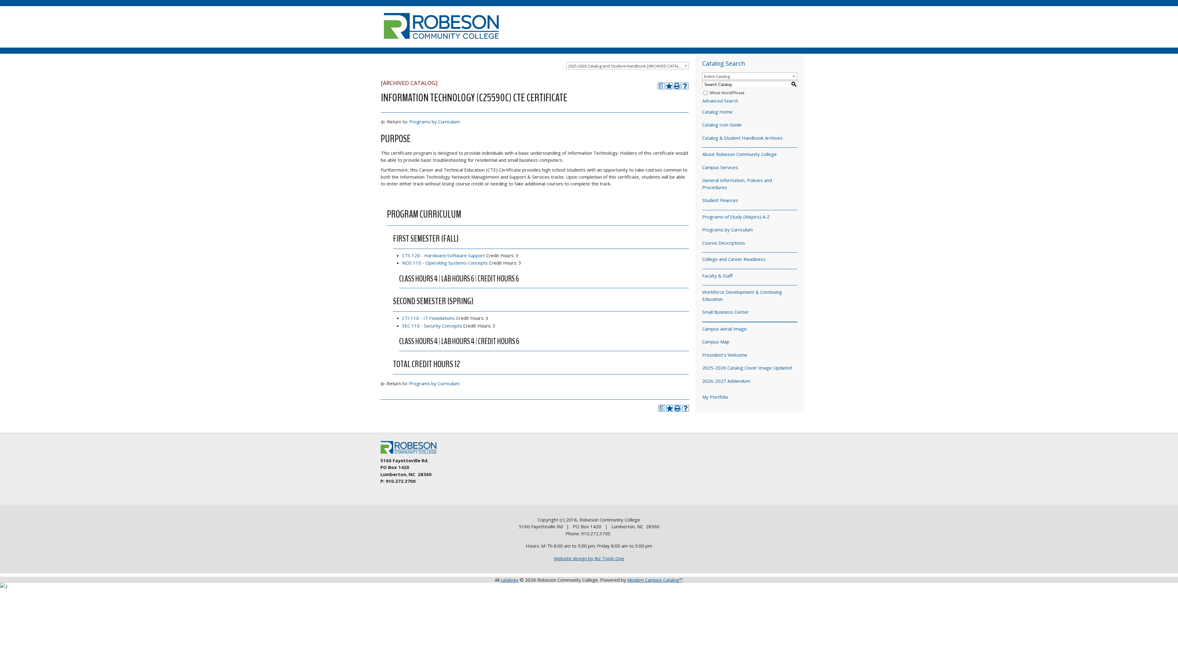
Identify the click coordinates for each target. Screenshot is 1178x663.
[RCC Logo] (411, 454)
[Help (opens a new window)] (685, 86)
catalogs (509, 580)
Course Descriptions (723, 243)
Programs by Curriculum (434, 121)
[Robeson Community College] (441, 41)
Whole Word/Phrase (727, 92)
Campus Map (716, 342)
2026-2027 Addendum (726, 381)
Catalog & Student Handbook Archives (742, 138)
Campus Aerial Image (724, 329)
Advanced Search (720, 101)
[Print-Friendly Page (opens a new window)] (677, 86)
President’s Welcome (724, 355)
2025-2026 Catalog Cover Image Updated (747, 368)
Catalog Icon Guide (722, 125)
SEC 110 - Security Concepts (432, 326)
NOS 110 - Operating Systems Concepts (445, 263)
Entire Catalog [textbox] (717, 76)
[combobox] (627, 65)
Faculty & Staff (717, 276)
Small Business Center (725, 312)
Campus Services (720, 167)
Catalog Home (717, 112)
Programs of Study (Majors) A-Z (736, 217)
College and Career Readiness (734, 259)
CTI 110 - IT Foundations (428, 318)
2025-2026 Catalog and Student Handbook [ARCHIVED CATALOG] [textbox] (627, 66)
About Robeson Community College (739, 154)
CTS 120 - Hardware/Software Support (443, 255)
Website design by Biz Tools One (589, 558)
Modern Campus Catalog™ (655, 580)
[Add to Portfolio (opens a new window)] (669, 86)
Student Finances (720, 200)
